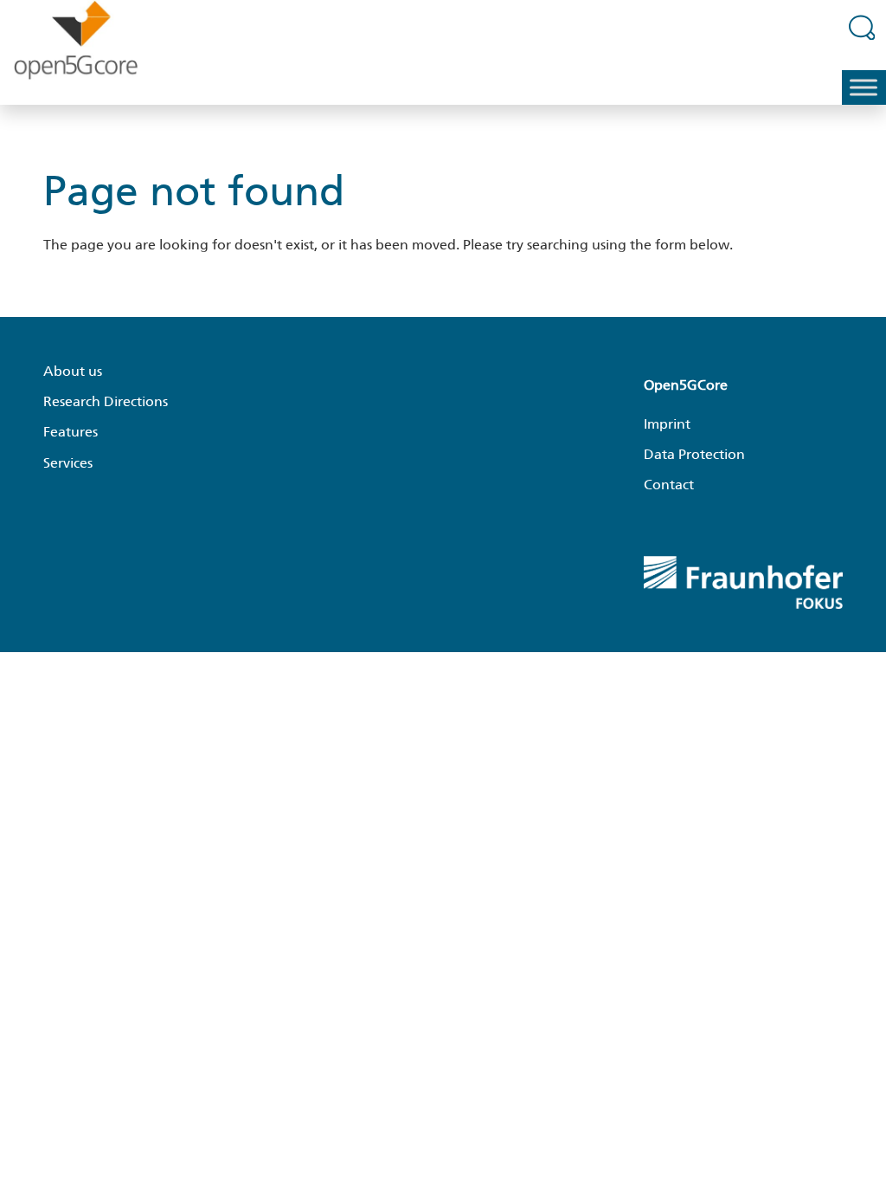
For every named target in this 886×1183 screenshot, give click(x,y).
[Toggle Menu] (863, 88)
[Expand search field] (862, 27)
